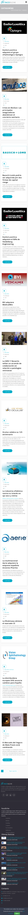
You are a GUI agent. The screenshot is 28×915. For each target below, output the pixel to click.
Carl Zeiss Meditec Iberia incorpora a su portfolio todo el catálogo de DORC (16, 843)
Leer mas (7, 67)
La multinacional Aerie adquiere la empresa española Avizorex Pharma (11, 564)
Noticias (12, 669)
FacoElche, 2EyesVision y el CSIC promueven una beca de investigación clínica (17, 879)
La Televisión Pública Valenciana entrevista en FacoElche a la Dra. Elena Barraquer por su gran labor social (17, 873)
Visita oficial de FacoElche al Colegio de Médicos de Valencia (15, 868)
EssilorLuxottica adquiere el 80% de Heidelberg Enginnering (11, 240)
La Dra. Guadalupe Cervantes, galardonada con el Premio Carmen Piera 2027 (16, 853)
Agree (17, 913)
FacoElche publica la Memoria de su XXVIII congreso (16, 863)
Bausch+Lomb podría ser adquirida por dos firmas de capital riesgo (12, 178)
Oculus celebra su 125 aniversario (12, 433)
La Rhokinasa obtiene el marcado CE (12, 622)
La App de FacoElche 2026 (12, 883)
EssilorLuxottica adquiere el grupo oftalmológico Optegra (13, 52)
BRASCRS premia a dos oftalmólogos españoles (15, 858)
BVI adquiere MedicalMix (8, 303)
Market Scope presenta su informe (10, 498)
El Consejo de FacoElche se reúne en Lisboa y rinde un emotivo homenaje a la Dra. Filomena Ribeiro (17, 848)
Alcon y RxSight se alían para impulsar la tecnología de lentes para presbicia (16, 838)
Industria (7, 41)
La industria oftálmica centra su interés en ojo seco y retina (13, 493)
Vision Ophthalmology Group (9, 685)
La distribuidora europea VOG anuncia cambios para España (12, 680)
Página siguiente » (13, 771)
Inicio (20, 10)
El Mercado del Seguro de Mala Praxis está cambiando (12, 744)
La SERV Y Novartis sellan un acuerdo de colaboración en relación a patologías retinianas (12, 366)
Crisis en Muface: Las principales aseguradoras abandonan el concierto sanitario (12, 112)
